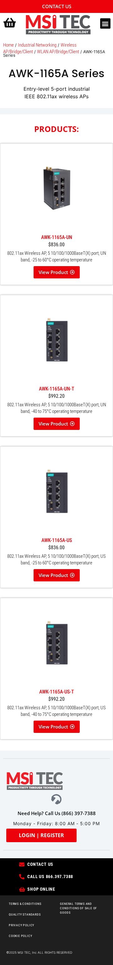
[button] (105, 23)
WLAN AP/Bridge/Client (58, 51)
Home (8, 45)
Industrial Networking (37, 45)
